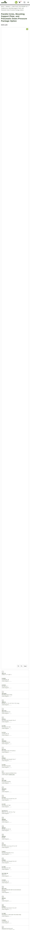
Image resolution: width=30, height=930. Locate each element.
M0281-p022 (12, 774)
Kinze (2, 6)
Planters (8, 6)
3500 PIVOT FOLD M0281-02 (19, 6)
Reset (25, 666)
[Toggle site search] (24, 2)
